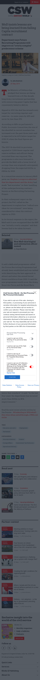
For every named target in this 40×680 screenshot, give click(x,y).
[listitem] (20, 333)
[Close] (36, 293)
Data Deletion (7, 385)
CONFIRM (12, 377)
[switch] (31, 339)
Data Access (19, 385)
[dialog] (20, 340)
